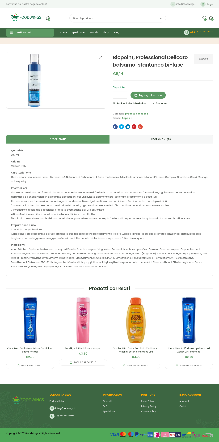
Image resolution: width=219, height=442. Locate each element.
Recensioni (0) (161, 139)
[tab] (58, 139)
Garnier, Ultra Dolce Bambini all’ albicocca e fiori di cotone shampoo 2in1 (136, 350)
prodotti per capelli (136, 113)
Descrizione (58, 139)
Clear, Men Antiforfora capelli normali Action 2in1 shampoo (189, 350)
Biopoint (203, 58)
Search (161, 18)
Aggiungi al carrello (150, 95)
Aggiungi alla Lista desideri (132, 103)
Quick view (30, 324)
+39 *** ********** (201, 32)
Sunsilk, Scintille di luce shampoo (83, 348)
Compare (161, 103)
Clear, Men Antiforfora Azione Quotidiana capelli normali (30, 350)
